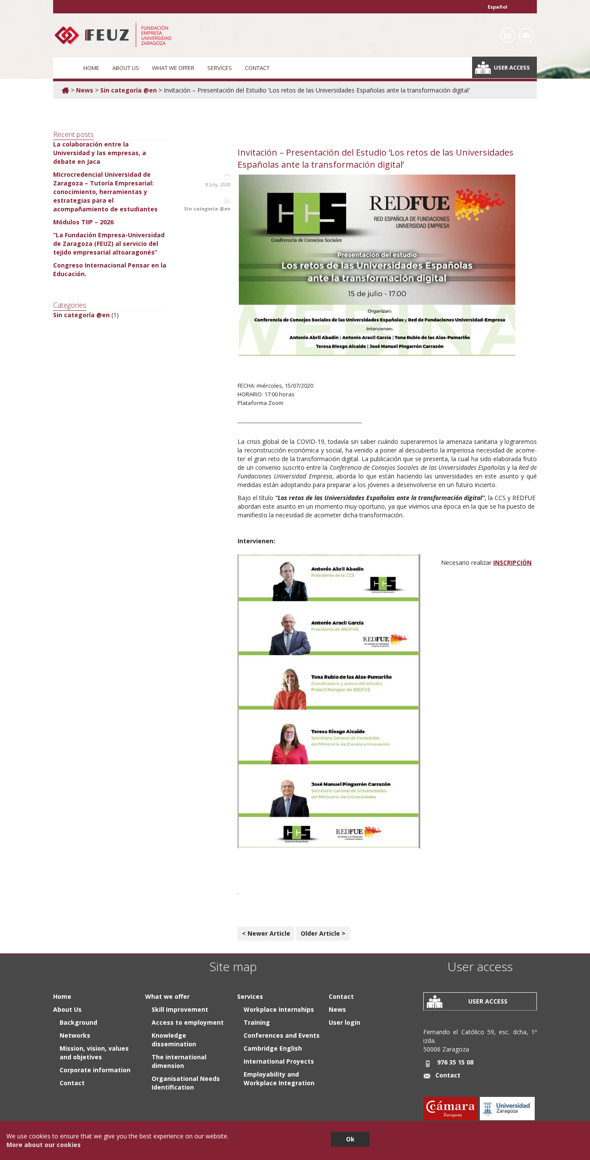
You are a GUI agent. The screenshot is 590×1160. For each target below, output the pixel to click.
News (84, 90)
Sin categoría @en (128, 90)
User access (512, 67)
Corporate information (95, 1070)
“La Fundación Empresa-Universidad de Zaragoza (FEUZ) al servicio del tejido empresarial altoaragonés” (109, 243)
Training (257, 1022)
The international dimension (179, 1061)
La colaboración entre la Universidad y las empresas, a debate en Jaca (99, 153)
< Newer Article (266, 933)
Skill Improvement (180, 1009)
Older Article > (323, 933)
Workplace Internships (279, 1009)
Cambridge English (273, 1048)
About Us (125, 68)
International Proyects (279, 1061)
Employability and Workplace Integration (279, 1078)
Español (498, 6)
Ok (350, 1139)
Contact (257, 68)
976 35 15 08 (455, 1062)
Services (219, 68)
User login (344, 1022)
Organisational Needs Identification (186, 1082)
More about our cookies (43, 1145)
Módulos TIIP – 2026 (83, 222)
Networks (75, 1035)
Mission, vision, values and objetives (94, 1052)
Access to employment (188, 1022)
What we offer (173, 68)
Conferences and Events (282, 1035)
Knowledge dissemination (174, 1039)
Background (78, 1022)
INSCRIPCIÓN (512, 562)
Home (91, 68)
